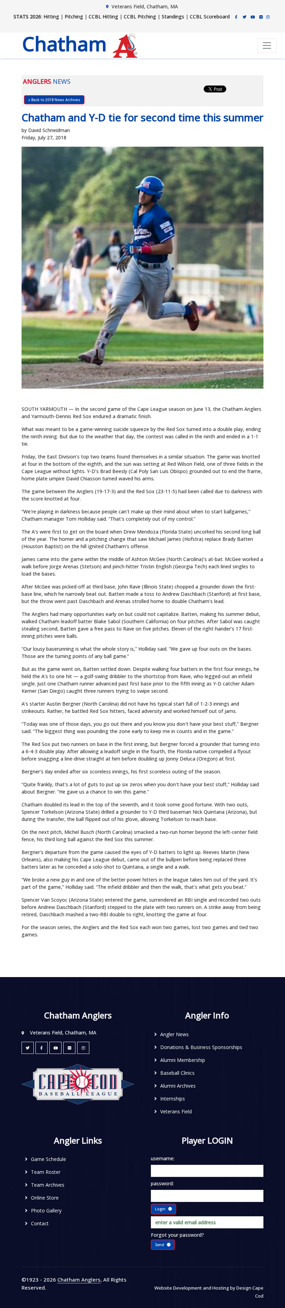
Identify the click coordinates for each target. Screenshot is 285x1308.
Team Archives (47, 1184)
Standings (173, 16)
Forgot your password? (177, 1235)
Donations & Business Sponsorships (201, 1047)
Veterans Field (176, 1111)
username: (162, 1158)
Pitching (74, 16)
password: (162, 1183)
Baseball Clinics (177, 1073)
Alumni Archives (178, 1085)
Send (159, 1244)
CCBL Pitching (140, 16)
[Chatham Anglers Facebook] (236, 16)
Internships (172, 1098)
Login (160, 1208)
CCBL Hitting (103, 16)
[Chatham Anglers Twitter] (244, 16)
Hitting (51, 16)
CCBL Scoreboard (210, 16)
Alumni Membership (182, 1060)
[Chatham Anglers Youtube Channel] (252, 16)
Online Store (45, 1197)
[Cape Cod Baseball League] (78, 1083)
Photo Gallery (46, 1210)
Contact (40, 1223)
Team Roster (45, 1172)
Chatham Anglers (78, 1279)
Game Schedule (48, 1159)
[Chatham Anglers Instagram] (267, 16)
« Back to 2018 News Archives (54, 99)
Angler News (174, 1034)
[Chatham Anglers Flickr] (261, 16)
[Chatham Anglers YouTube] (55, 1048)
